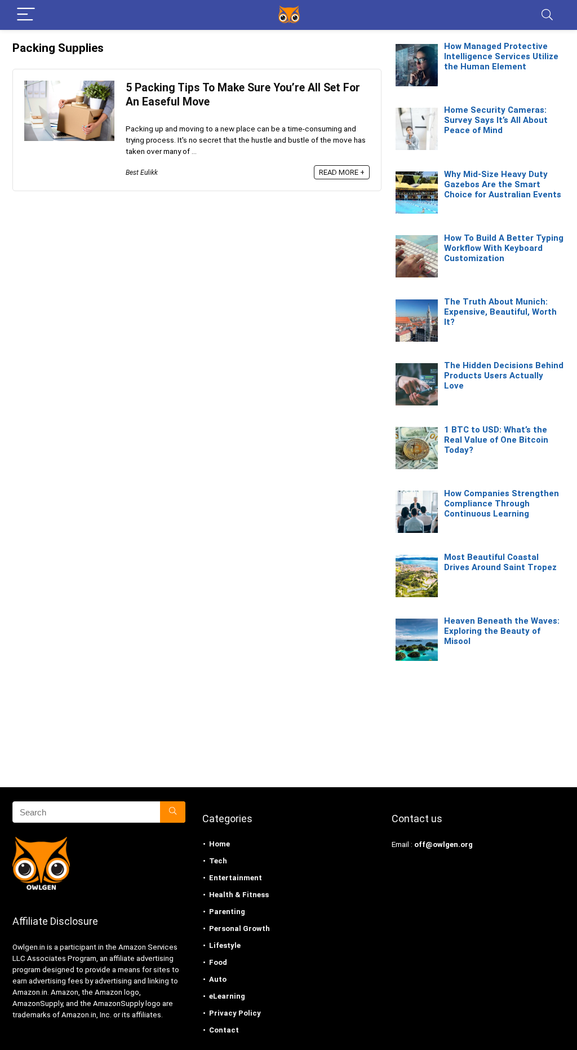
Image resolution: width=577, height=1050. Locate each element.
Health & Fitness (239, 894)
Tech (218, 861)
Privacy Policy (235, 1013)
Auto (218, 979)
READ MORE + (342, 172)
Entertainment (235, 877)
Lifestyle (225, 945)
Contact (224, 1030)
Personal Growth (239, 928)
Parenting (227, 911)
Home (219, 844)
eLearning (227, 996)
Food (218, 962)
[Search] (547, 15)
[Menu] (25, 15)
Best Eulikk (142, 173)
